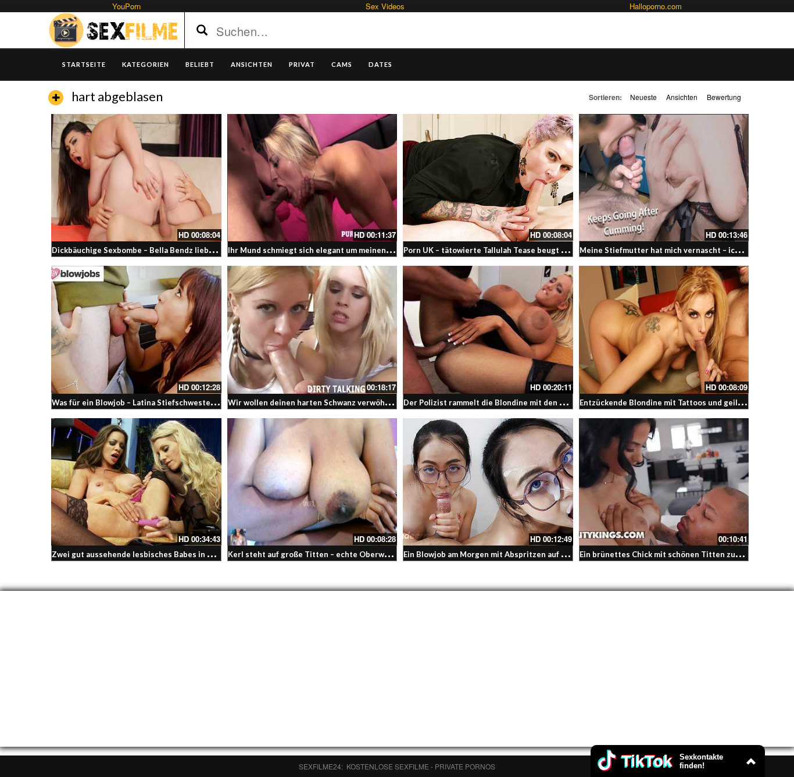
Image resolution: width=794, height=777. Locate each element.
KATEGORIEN (145, 64)
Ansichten (682, 97)
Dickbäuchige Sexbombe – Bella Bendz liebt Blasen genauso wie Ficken (182, 250)
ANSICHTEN (252, 64)
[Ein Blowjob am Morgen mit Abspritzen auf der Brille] (488, 482)
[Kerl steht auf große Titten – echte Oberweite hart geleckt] (312, 482)
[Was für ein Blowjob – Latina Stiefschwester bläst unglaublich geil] (136, 329)
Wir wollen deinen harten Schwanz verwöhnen (313, 402)
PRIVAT (302, 64)
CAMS (341, 64)
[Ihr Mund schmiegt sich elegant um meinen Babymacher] (312, 177)
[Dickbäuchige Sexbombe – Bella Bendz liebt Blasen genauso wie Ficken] (136, 177)
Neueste (643, 97)
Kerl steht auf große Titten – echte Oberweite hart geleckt (337, 554)
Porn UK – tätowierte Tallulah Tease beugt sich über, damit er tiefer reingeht (544, 250)
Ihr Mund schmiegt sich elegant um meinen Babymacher (330, 250)
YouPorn (126, 6)
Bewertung (724, 97)
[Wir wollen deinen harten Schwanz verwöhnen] (312, 329)
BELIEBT (199, 64)
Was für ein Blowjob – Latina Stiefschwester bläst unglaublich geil (173, 402)
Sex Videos (385, 6)
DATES (380, 64)
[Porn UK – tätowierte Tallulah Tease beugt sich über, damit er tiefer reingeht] (488, 177)
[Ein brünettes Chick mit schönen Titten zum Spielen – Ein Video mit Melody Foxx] (664, 482)
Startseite (84, 64)
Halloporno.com (656, 6)
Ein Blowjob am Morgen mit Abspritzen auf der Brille (499, 554)
